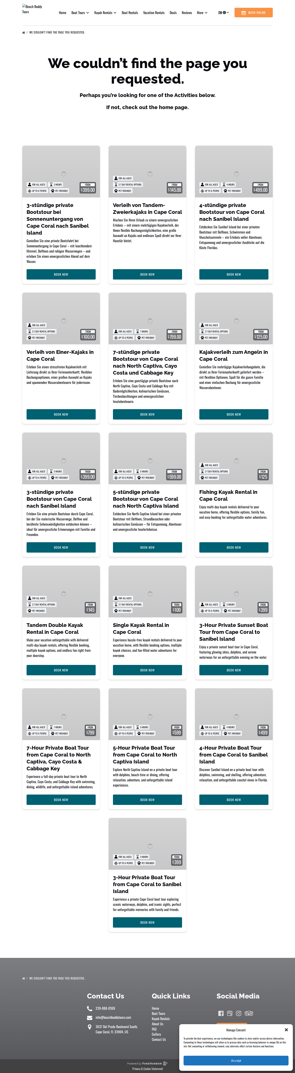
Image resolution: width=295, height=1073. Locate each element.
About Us (157, 1023)
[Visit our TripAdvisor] (249, 1013)
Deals (173, 12)
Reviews (187, 12)
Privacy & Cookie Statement (147, 1068)
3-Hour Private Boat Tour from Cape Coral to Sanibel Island (147, 884)
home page (173, 107)
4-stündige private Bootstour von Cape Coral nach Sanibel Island (231, 212)
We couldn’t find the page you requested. (57, 32)
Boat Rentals (130, 12)
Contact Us (159, 1039)
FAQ (154, 1029)
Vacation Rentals (154, 12)
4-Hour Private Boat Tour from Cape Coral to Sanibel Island (233, 755)
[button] (286, 1030)
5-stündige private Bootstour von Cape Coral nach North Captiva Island (146, 499)
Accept (236, 1060)
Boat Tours (158, 1013)
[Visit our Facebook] (221, 1013)
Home (62, 12)
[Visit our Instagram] (238, 1013)
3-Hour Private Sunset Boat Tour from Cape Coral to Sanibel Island (233, 632)
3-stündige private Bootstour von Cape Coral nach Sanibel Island (59, 499)
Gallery (156, 1034)
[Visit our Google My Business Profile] (230, 1013)
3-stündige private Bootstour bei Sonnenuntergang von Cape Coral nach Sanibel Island (58, 219)
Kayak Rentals (161, 1018)
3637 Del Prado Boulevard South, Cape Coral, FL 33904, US (117, 1029)
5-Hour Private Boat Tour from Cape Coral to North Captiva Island (145, 755)
